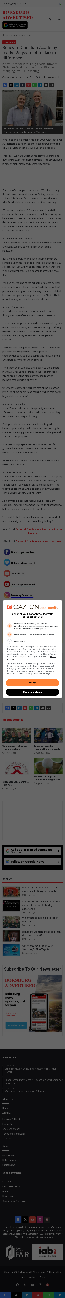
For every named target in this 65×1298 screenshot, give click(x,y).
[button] (32, 641)
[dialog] (32, 649)
